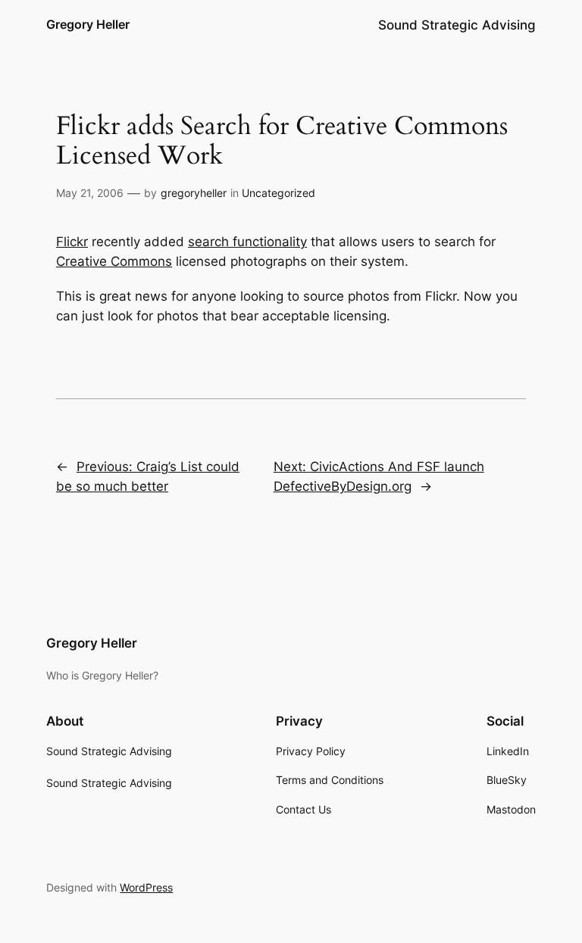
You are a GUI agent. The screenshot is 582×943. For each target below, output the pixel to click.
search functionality (247, 241)
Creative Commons (114, 261)
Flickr (72, 241)
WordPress (146, 887)
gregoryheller (194, 192)
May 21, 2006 (90, 192)
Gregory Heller (88, 24)
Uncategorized (278, 192)
